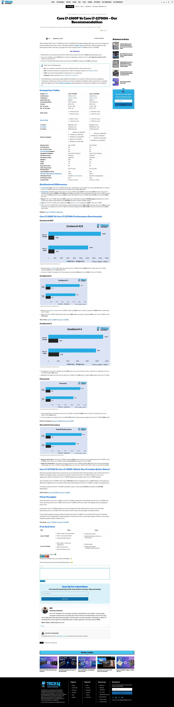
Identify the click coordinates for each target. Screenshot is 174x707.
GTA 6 (77, 6)
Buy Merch (97, 2)
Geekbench (52, 310)
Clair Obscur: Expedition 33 (99, 6)
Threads (104, 30)
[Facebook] (162, 2)
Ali (49, 38)
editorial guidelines (65, 83)
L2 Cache (43, 127)
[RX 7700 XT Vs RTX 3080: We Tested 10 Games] (48, 662)
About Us (102, 685)
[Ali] (47, 38)
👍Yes (42, 556)
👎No (47, 556)
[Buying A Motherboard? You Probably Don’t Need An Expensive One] (116, 73)
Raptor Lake (79, 45)
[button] (172, 2)
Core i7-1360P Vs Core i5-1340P (63, 421)
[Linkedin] (164, 2)
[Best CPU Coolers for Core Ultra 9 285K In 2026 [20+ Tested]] (116, 54)
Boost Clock (44, 120)
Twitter (88, 695)
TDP (42, 205)
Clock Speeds (45, 191)
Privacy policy (103, 699)
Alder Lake (92, 98)
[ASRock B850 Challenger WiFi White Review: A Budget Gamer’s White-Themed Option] (116, 64)
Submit (42, 581)
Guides (74, 2)
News (53, 2)
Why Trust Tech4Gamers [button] (52, 65)
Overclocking (44, 151)
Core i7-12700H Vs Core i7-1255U (59, 492)
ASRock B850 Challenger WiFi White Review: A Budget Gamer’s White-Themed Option (126, 64)
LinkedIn (88, 692)
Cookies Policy (103, 701)
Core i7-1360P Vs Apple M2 (54, 212)
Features (74, 690)
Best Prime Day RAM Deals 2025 (125, 82)
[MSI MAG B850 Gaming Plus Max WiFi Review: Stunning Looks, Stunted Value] (116, 45)
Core (42, 187)
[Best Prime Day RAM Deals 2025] (116, 82)
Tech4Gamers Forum (61, 636)
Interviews (74, 687)
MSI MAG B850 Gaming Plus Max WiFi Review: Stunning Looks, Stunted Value (126, 46)
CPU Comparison (117, 2)
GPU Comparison (106, 2)
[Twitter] (166, 2)
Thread (46, 187)
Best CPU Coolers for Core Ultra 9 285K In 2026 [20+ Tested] (126, 55)
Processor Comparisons (50, 642)
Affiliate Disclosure (104, 694)
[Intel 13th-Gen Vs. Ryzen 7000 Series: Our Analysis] (106, 662)
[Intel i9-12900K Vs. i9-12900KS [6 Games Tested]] (87, 662)
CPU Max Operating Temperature (51, 173)
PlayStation (88, 6)
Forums (90, 2)
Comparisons (75, 14)
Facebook (88, 690)
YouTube (88, 697)
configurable (77, 176)
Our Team (102, 692)
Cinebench (53, 268)
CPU (46, 94)
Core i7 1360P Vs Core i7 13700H (58, 319)
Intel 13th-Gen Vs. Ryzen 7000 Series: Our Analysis (104, 670)
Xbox (82, 6)
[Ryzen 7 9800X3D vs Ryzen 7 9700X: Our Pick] (125, 662)
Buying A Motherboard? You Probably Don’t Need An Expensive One (126, 73)
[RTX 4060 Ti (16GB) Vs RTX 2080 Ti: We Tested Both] (68, 662)
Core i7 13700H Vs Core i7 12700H (58, 522)
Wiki (79, 2)
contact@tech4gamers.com (125, 700)
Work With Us (103, 697)
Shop (87, 685)
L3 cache (76, 202)
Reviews (68, 2)
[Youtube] (169, 2)
